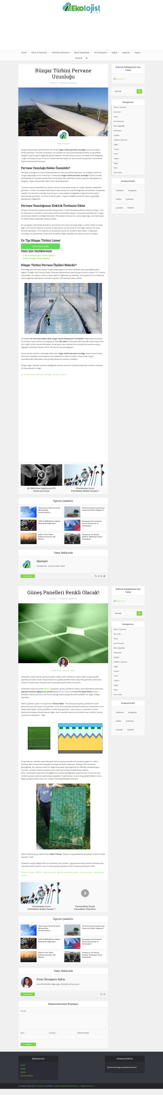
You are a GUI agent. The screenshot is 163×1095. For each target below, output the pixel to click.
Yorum (23, 1011)
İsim (23, 1033)
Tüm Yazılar (28, 576)
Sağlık (114, 52)
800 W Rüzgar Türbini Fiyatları (37, 258)
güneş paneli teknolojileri (68, 872)
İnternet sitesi (83, 1033)
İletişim (78, 58)
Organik (125, 52)
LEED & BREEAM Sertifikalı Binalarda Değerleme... (49, 522)
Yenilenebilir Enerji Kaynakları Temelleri (79, 1053)
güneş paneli (50, 872)
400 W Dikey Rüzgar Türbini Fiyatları (39, 255)
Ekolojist (66, 143)
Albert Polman (28, 872)
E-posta (53, 1033)
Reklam (23, 1072)
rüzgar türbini (60, 374)
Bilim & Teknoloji (39, 52)
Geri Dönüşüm (100, 52)
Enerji (24, 52)
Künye (23, 1065)
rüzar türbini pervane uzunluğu (39, 374)
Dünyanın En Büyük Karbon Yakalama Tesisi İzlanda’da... (92, 536)
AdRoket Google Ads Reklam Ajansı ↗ (67, 1086)
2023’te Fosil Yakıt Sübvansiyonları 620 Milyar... (46, 536)
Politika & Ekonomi (60, 52)
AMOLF (40, 872)
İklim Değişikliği (81, 52)
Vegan (137, 52)
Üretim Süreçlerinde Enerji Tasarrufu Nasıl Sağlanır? (93, 509)
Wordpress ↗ (90, 1086)
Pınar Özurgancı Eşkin (66, 670)
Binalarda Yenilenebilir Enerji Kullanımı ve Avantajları (92, 523)
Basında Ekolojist (27, 1076)
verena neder (87, 872)
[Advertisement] (81, 33)
